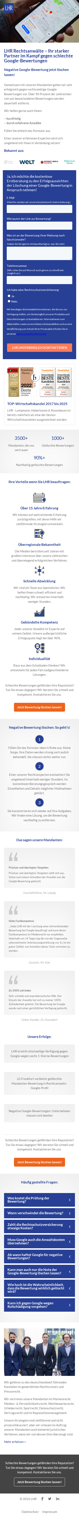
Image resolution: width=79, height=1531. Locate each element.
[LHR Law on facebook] (42, 1499)
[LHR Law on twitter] (49, 1499)
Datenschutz (30, 1511)
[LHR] (9, 8)
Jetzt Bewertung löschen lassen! (39, 707)
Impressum (49, 1511)
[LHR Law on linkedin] (57, 1499)
